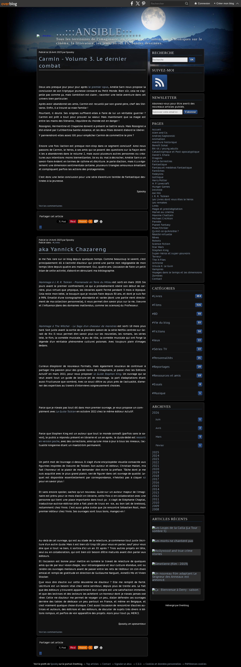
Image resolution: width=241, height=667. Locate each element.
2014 (155, 489)
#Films (156, 305)
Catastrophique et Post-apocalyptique (175, 151)
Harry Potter (159, 180)
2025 (155, 452)
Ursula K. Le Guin (162, 266)
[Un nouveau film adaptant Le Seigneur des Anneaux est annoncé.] (177, 580)
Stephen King (160, 250)
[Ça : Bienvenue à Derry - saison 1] (177, 593)
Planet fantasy (161, 224)
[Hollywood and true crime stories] (177, 554)
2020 (155, 469)
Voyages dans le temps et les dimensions (177, 272)
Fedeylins (157, 174)
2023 (155, 459)
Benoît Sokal (160, 145)
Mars (158, 436)
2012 (155, 496)
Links (155, 205)
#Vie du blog (161, 322)
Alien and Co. (160, 132)
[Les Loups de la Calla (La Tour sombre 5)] (177, 531)
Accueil (156, 129)
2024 (155, 455)
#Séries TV (159, 349)
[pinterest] (143, 3)
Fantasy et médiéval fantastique (172, 167)
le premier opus (98, 87)
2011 (155, 499)
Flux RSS (159, 82)
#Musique (158, 393)
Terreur (156, 256)
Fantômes (158, 170)
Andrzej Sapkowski (163, 135)
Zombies (157, 275)
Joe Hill (156, 193)
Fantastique (159, 164)
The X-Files (159, 259)
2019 (155, 472)
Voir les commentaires (50, 206)
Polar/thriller (160, 228)
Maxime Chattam (162, 215)
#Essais (157, 384)
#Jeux (156, 340)
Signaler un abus (123, 664)
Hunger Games (161, 186)
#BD (155, 314)
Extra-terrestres (162, 161)
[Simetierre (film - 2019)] (170, 564)
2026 (155, 412)
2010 (155, 502)
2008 (155, 509)
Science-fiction (161, 243)
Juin (158, 419)
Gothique (157, 177)
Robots (156, 240)
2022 (155, 462)
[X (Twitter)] (137, 3)
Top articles (92, 664)
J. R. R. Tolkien (160, 196)
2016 (155, 482)
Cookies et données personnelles (163, 664)
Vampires (157, 269)
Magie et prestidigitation (167, 209)
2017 (155, 479)
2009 (155, 506)
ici (144, 477)
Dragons (157, 158)
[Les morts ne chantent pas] (173, 541)
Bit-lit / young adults (165, 148)
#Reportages (161, 366)
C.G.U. (139, 664)
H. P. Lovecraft (160, 183)
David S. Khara (160, 155)
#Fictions (158, 331)
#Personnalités (162, 358)
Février (160, 445)
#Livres (56, 242)
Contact (157, 278)
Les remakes (159, 202)
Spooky (54, 664)
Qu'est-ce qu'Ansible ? (165, 231)
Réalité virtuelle (162, 234)
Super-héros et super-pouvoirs (171, 253)
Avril (158, 428)
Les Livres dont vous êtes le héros (172, 199)
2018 (155, 475)
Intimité (157, 189)
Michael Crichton (162, 218)
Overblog (184, 605)
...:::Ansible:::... (98, 32)
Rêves (155, 237)
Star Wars (158, 247)
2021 (155, 465)
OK (192, 59)
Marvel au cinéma (163, 212)
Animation (158, 139)
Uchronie (157, 263)
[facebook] (132, 3)
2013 (155, 492)
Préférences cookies (195, 664)
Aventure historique (164, 142)
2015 (155, 486)
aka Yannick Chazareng (72, 249)
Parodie (156, 221)
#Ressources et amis (166, 375)
